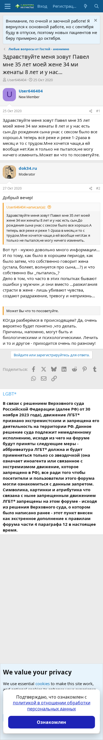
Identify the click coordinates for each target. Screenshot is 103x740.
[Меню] (7, 6)
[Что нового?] (85, 6)
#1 (98, 111)
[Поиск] (96, 6)
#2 (98, 188)
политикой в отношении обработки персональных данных (51, 706)
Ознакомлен (51, 722)
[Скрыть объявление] (95, 21)
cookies (42, 683)
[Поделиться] (90, 111)
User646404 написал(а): (26, 207)
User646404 (16, 79)
